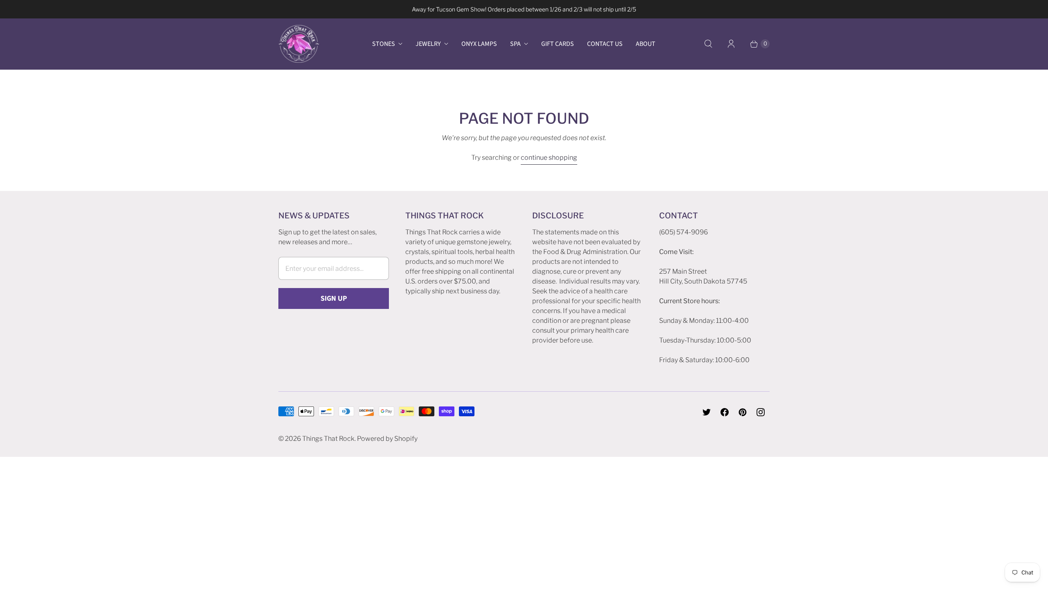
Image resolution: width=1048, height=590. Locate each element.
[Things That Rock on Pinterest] (743, 412)
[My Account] (731, 44)
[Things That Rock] (298, 44)
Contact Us (605, 43)
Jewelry (428, 43)
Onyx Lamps (479, 43)
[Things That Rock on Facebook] (725, 412)
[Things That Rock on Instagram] (761, 412)
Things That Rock (328, 438)
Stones (383, 43)
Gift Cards (557, 43)
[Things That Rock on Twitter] (707, 412)
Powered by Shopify (387, 438)
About (645, 43)
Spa (515, 43)
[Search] (708, 44)
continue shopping (549, 157)
